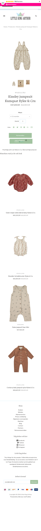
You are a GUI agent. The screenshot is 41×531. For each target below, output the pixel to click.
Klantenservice (20, 414)
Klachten (20, 421)
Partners (20, 428)
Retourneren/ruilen (20, 430)
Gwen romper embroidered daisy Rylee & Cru (20, 213)
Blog (20, 423)
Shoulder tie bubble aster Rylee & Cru (20, 276)
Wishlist (20, 412)
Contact (20, 426)
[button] (21, 141)
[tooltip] (26, 140)
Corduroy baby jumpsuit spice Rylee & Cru (20, 387)
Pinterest (21, 445)
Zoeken (20, 410)
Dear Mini (20, 324)
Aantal (17, 121)
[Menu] (4, 16)
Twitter (21, 442)
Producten (11, 27)
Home (5, 27)
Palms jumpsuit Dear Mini (20, 327)
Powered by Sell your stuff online (20, 497)
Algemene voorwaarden (20, 419)
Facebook (21, 440)
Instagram (21, 447)
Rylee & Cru (20, 92)
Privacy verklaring (20, 416)
